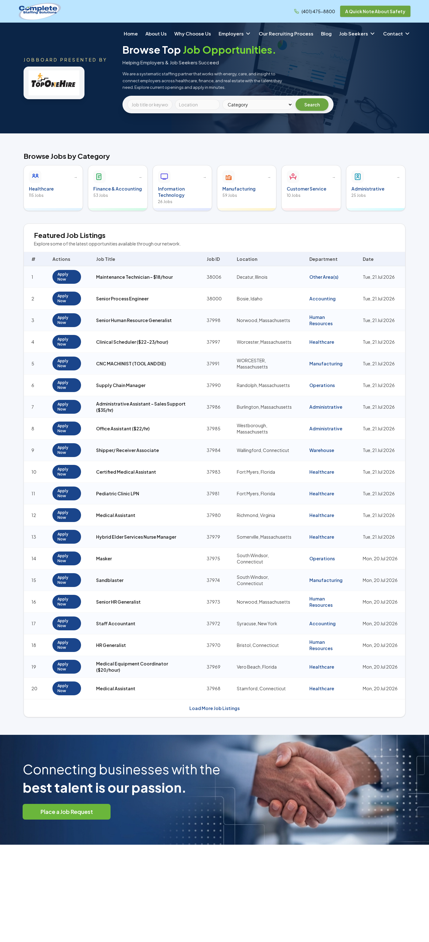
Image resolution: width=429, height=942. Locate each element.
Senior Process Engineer (122, 298)
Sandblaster (109, 580)
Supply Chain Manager (120, 385)
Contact (393, 33)
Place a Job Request (67, 811)
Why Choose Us (192, 33)
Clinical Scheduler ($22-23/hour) (132, 342)
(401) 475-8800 (318, 11)
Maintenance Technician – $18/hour (134, 277)
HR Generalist (111, 645)
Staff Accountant (115, 623)
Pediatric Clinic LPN (117, 493)
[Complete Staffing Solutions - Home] (40, 11)
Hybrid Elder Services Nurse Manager (136, 537)
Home (131, 33)
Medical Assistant (115, 515)
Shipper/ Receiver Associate (127, 450)
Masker (104, 558)
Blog (326, 33)
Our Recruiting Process (286, 33)
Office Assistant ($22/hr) (122, 428)
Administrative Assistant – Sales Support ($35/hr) (141, 407)
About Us (156, 33)
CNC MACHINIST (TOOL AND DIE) (131, 363)
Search (312, 104)
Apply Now (62, 277)
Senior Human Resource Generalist (134, 320)
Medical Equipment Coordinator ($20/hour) (132, 667)
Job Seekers (353, 33)
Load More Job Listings (214, 708)
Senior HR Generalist (118, 602)
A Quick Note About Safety (375, 11)
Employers (231, 33)
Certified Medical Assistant (126, 472)
